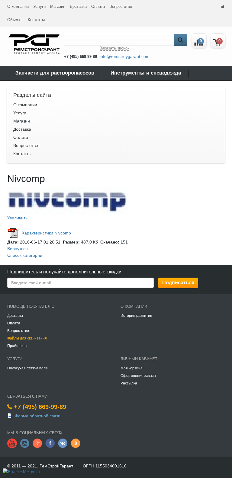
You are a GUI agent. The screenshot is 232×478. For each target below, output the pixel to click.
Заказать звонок (114, 48)
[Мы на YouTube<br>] (12, 443)
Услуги (39, 6)
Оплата (98, 6)
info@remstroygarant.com (125, 56)
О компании (18, 6)
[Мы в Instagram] (25, 443)
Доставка (78, 6)
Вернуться (17, 248)
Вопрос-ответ (121, 6)
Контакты (36, 20)
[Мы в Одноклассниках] (75, 443)
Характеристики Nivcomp (46, 233)
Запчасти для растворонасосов (54, 73)
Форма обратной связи (37, 415)
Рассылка (129, 383)
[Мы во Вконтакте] (63, 443)
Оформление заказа (138, 376)
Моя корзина (132, 368)
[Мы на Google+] (37, 443)
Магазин (57, 6)
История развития (136, 316)
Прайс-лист (17, 346)
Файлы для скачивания (27, 338)
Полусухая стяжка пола (27, 368)
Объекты (15, 20)
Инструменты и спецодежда (146, 73)
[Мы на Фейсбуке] (50, 443)
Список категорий (24, 255)
